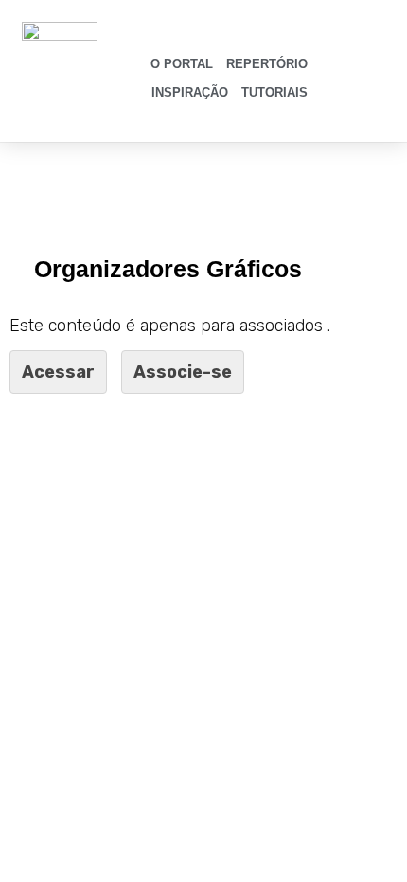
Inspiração (189, 92)
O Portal (181, 64)
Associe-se (182, 372)
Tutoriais (274, 92)
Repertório (267, 64)
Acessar (58, 372)
